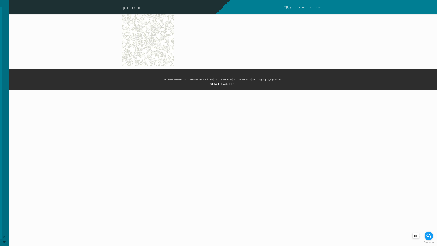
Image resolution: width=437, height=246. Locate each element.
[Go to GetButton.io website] (428, 242)
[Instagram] (4, 236)
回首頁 (287, 7)
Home (302, 7)
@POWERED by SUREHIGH (222, 83)
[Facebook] (4, 232)
